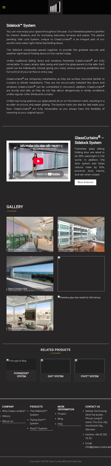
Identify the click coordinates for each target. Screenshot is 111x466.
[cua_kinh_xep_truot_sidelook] (81, 234)
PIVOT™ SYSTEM (89, 376)
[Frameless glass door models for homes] (30, 273)
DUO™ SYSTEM (55, 376)
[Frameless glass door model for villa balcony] (81, 313)
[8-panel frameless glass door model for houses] (30, 234)
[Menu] (4, 7)
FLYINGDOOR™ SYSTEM (21, 375)
